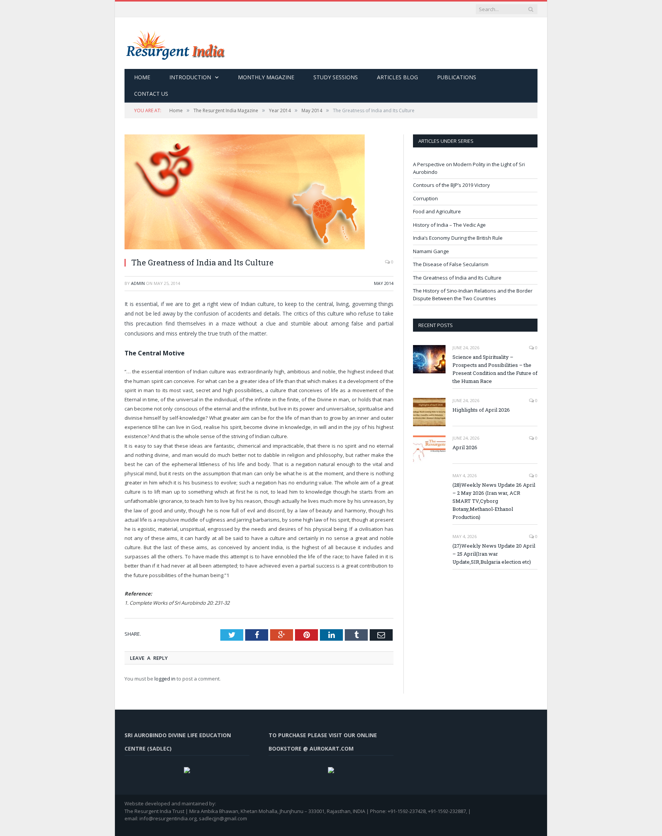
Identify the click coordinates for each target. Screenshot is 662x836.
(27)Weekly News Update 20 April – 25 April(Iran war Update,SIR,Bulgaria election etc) (493, 553)
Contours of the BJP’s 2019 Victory (451, 185)
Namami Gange (431, 251)
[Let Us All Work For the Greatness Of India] (175, 43)
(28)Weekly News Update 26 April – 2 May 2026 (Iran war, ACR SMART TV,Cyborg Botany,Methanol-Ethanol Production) (493, 500)
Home (142, 77)
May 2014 (383, 283)
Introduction (190, 77)
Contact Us (151, 93)
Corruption (425, 198)
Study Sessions (335, 77)
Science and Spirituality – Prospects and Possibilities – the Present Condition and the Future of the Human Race (494, 368)
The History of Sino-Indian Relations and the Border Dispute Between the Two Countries (473, 294)
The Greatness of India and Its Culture (457, 277)
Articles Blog (397, 77)
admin (138, 283)
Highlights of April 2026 (481, 409)
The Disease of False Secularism (450, 264)
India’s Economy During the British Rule (458, 237)
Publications (456, 77)
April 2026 (464, 447)
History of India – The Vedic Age (449, 224)
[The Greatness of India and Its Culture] (259, 192)
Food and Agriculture (437, 211)
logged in (164, 678)
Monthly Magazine (266, 77)
